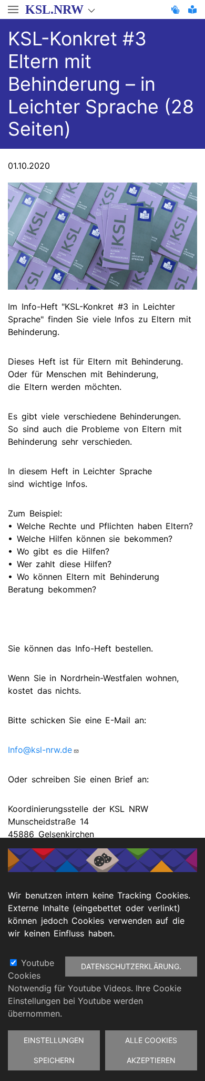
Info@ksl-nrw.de (40, 749)
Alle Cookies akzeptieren (151, 1050)
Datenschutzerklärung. (131, 966)
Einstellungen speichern (54, 1050)
